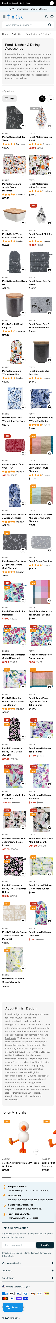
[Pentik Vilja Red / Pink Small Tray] (14, 445)
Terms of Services (39, 1253)
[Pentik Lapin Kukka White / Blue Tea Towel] (14, 398)
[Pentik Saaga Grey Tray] (41, 542)
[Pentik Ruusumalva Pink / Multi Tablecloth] (41, 819)
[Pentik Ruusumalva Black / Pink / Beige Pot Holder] (14, 866)
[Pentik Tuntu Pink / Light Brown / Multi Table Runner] (41, 679)
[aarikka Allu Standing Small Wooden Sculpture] (21, 1137)
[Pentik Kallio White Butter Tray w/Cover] (14, 215)
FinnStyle (14, 1317)
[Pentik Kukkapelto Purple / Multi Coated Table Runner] (14, 679)
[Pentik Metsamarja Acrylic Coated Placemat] (14, 164)
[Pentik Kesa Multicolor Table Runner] (41, 729)
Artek (41, 1034)
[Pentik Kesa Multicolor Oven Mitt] (41, 913)
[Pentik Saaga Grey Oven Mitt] (14, 262)
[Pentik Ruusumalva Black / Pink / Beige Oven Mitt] (14, 729)
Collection (17, 34)
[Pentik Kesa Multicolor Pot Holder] (14, 592)
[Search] (49, 25)
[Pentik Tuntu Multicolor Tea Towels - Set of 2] (41, 592)
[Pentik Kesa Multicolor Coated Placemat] (14, 635)
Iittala (34, 1034)
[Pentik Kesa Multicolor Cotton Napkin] (41, 635)
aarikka (6, 1159)
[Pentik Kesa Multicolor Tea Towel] (41, 776)
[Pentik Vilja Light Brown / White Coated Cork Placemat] (14, 913)
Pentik (5, 133)
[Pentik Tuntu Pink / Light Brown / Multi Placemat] (41, 445)
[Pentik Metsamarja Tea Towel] (41, 118)
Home (5, 34)
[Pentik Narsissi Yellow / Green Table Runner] (41, 866)
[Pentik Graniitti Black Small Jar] (41, 352)
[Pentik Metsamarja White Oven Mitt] (14, 352)
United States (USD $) (17, 1286)
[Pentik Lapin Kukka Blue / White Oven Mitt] (14, 495)
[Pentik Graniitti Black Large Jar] (14, 305)
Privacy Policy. (8, 1256)
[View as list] (50, 98)
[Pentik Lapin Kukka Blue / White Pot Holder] (41, 398)
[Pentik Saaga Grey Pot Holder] (41, 262)
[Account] (46, 16)
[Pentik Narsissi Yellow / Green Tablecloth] (14, 959)
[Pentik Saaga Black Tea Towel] (14, 118)
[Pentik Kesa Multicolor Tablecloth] (14, 776)
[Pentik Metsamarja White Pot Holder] (41, 164)
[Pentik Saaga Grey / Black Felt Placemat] (41, 305)
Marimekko (10, 1038)
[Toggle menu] (4, 16)
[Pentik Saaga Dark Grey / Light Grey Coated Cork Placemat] (14, 542)
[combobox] (28, 24)
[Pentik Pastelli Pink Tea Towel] (41, 215)
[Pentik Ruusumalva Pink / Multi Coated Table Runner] (14, 819)
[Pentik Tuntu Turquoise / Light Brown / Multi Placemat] (41, 495)
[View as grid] (42, 98)
